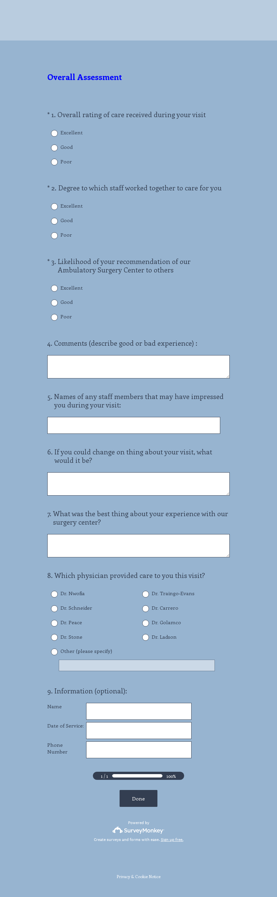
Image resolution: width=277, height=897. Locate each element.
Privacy (123, 876)
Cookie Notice (147, 876)
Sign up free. (172, 839)
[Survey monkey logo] (139, 830)
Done (138, 798)
